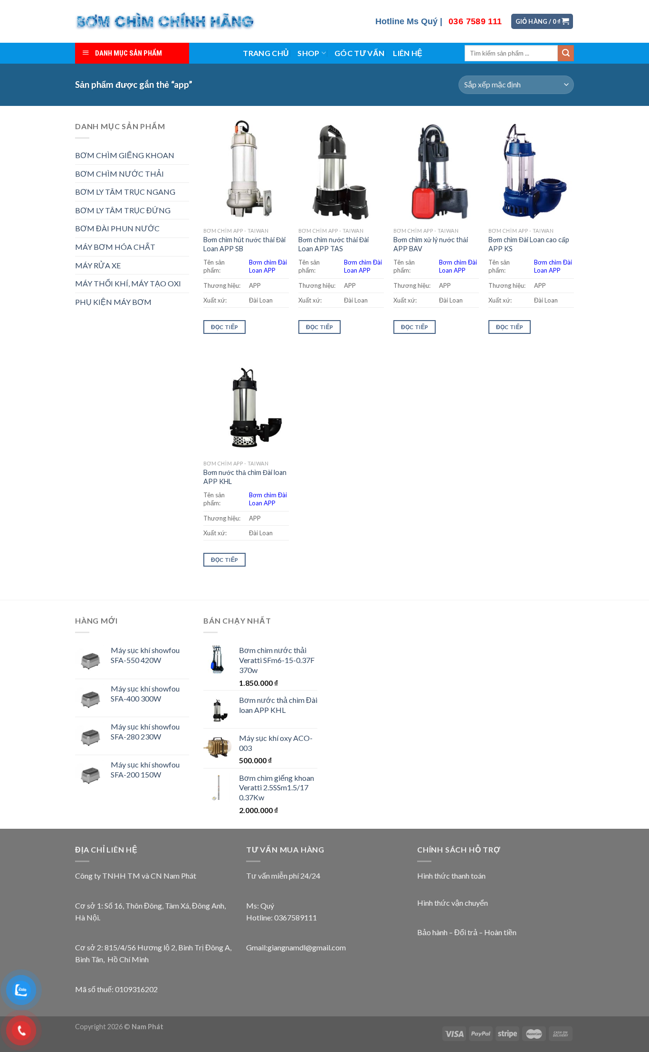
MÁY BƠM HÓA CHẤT (115, 246)
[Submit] (566, 53)
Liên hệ (407, 52)
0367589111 (295, 917)
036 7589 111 (475, 21)
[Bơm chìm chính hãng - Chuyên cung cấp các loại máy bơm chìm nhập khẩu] (166, 21)
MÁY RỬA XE (98, 265)
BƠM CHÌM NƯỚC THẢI (119, 173)
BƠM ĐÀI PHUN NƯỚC (117, 228)
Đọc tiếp (225, 327)
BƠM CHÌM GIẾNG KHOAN (124, 155)
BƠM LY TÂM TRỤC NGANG (125, 191)
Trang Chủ (266, 52)
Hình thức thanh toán (451, 875)
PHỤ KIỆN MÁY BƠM (113, 301)
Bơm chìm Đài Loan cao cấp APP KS (528, 244)
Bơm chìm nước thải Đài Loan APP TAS (333, 244)
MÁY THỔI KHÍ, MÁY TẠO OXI (128, 283)
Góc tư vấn (359, 52)
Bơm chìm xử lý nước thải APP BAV (430, 244)
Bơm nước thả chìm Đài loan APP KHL (244, 476)
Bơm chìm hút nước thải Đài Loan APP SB (244, 244)
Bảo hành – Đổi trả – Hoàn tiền (466, 932)
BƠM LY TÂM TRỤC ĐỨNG (123, 210)
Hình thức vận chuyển (452, 902)
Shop (308, 52)
